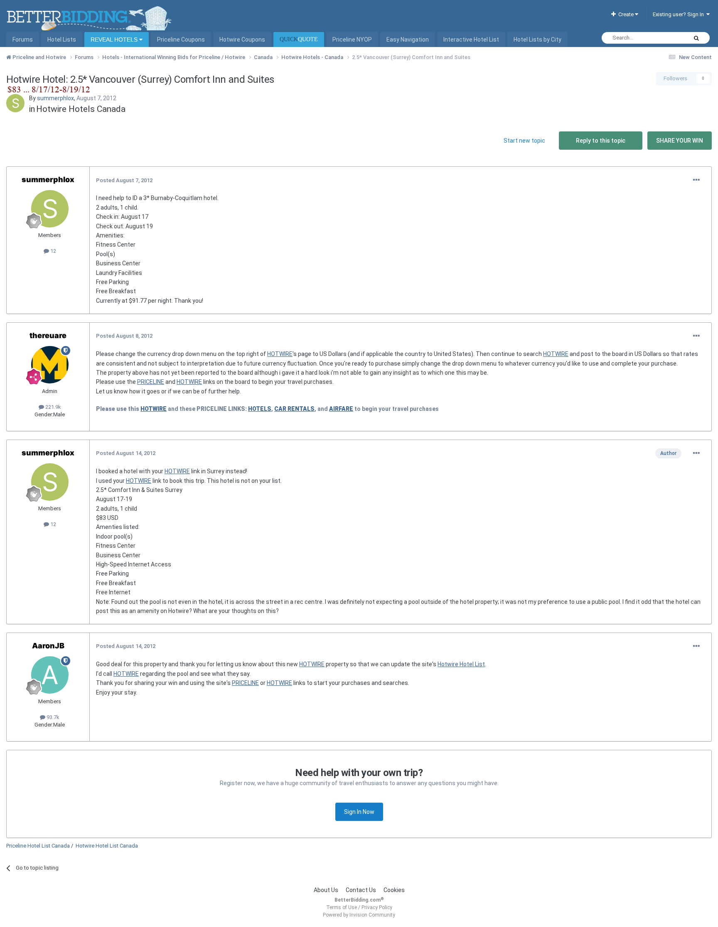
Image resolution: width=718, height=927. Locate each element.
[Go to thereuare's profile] (50, 364)
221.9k (52, 407)
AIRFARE (341, 408)
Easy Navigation (407, 39)
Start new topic (524, 140)
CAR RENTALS (294, 408)
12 (52, 251)
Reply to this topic (600, 140)
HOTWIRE (280, 354)
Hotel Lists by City (537, 39)
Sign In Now (359, 811)
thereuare (48, 335)
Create (625, 14)
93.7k (52, 717)
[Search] (696, 38)
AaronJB (48, 645)
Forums (22, 39)
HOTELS (259, 408)
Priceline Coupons (181, 39)
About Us (326, 890)
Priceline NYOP (352, 39)
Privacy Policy (376, 907)
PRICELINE (150, 381)
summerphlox (55, 98)
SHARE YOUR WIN (679, 140)
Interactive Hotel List (471, 39)
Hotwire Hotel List (461, 664)
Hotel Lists (61, 39)
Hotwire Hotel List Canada (107, 846)
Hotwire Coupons (242, 39)
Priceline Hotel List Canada (38, 846)
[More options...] (696, 180)
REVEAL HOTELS (115, 39)
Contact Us (361, 890)
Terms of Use (341, 907)
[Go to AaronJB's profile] (50, 675)
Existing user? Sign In (679, 14)
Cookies (394, 890)
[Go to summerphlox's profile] (15, 103)
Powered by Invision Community (359, 915)
